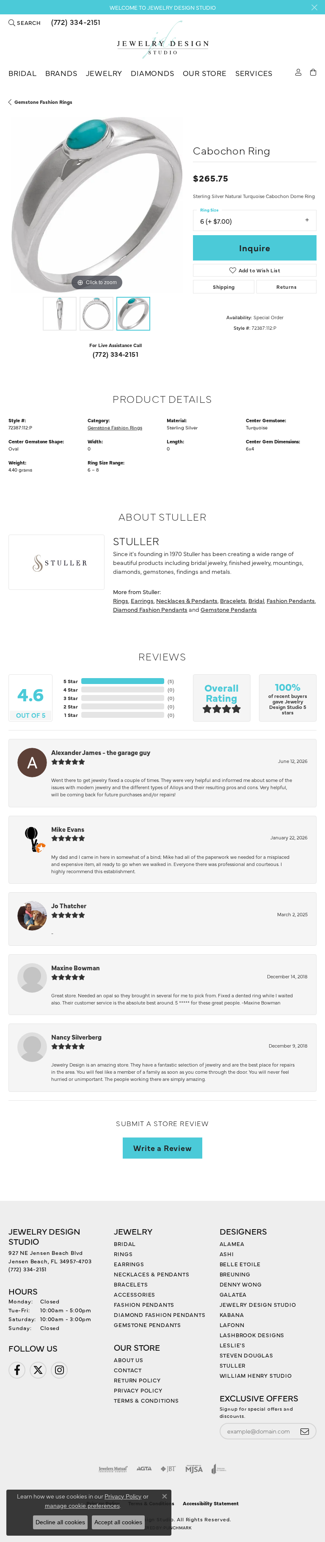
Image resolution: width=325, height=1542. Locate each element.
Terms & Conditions (146, 1400)
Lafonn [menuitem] (232, 1324)
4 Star (70, 689)
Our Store (205, 73)
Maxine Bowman (75, 967)
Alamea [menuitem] (232, 1243)
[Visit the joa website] (219, 1469)
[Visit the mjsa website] (194, 1469)
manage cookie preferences (82, 1505)
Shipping (223, 286)
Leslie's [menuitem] (232, 1345)
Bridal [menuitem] (125, 1243)
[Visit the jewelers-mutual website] (113, 1469)
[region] (96, 205)
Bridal (22, 73)
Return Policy (137, 1380)
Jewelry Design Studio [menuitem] (258, 1304)
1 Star (71, 714)
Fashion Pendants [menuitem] (144, 1304)
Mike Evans (67, 829)
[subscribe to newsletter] (305, 1431)
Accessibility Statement (211, 1503)
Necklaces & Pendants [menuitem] (151, 1274)
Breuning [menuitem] (235, 1274)
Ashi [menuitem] (227, 1253)
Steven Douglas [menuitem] (246, 1355)
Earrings (142, 600)
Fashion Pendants (291, 600)
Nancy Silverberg (76, 1036)
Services (254, 73)
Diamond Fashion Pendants (150, 609)
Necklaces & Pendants (187, 600)
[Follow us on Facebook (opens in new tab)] (16, 1370)
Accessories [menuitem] (134, 1294)
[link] (75, 22)
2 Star (70, 706)
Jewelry (104, 73)
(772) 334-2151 (115, 353)
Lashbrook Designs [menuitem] (252, 1334)
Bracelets (233, 600)
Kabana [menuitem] (232, 1314)
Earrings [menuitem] (129, 1264)
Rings (120, 600)
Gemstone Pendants (229, 609)
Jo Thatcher (68, 905)
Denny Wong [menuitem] (241, 1284)
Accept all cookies (118, 1522)
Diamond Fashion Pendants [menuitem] (159, 1314)
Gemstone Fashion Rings (43, 101)
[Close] (314, 7)
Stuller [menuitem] (233, 1365)
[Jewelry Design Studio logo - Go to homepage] (162, 40)
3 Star (70, 698)
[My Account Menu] (298, 71)
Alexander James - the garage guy (100, 752)
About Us (128, 1359)
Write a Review (162, 1147)
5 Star (70, 681)
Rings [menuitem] (123, 1253)
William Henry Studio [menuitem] (256, 1375)
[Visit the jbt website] (168, 1469)
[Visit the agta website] (143, 1469)
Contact (128, 1370)
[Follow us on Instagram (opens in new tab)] (59, 1370)
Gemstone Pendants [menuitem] (147, 1324)
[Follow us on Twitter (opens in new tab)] (38, 1370)
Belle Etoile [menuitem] (240, 1264)
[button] (24, 22)
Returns (286, 286)
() (171, 681)
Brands (61, 73)
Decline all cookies (60, 1522)
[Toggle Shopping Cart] (313, 71)
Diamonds (152, 73)
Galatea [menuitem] (233, 1294)
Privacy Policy (138, 1390)
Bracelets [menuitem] (131, 1284)
